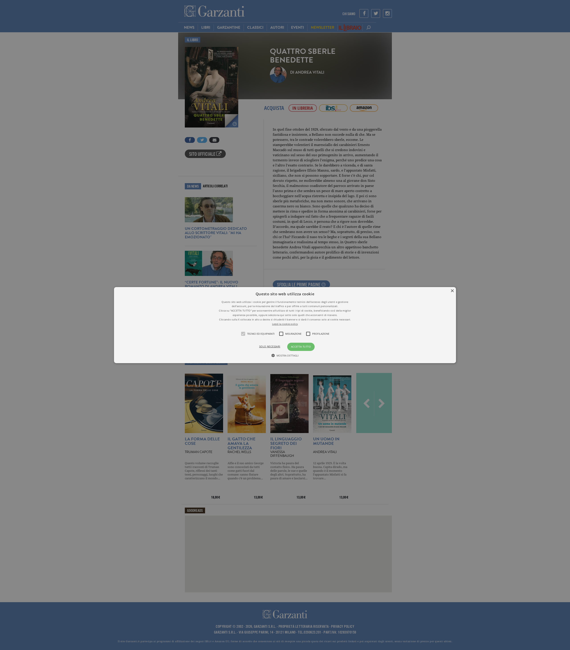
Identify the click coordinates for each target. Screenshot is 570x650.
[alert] (285, 325)
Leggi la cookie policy (285, 323)
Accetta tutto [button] (301, 346)
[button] (285, 325)
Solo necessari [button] (269, 346)
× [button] (452, 290)
